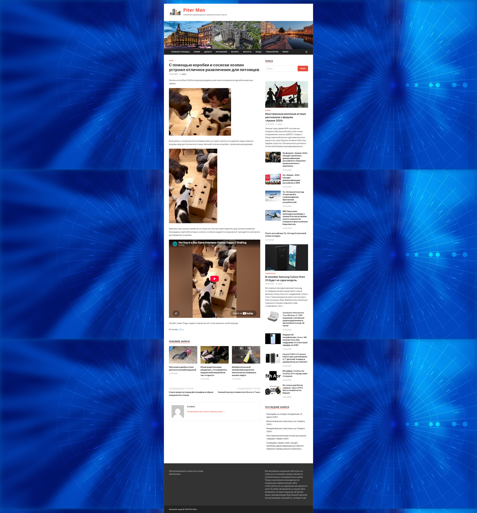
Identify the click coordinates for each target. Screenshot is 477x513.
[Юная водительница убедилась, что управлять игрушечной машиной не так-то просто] (214, 364)
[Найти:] (286, 68)
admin (184, 74)
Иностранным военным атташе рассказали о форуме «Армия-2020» (285, 117)
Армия (197, 52)
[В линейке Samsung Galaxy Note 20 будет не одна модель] (286, 271)
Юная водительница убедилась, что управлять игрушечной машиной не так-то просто (213, 371)
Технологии (272, 52)
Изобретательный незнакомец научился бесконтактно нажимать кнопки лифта (244, 371)
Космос (235, 52)
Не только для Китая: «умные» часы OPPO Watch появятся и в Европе (293, 389)
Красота (247, 52)
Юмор (285, 52)
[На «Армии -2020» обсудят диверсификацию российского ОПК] (273, 183)
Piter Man (194, 10)
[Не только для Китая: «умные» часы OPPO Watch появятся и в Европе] (273, 394)
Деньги (208, 52)
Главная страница (180, 52)
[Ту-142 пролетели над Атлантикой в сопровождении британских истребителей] (273, 200)
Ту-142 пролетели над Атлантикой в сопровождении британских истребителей (293, 197)
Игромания (221, 52)
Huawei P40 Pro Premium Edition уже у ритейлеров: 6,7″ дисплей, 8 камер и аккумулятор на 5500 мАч (295, 358)
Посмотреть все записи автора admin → (206, 411)
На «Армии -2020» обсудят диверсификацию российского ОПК (291, 179)
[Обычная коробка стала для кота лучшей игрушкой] (183, 364)
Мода (258, 52)
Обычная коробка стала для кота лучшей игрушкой (182, 368)
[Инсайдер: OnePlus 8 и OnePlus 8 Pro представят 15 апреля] (273, 379)
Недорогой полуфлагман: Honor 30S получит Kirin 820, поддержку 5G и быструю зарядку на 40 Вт (295, 339)
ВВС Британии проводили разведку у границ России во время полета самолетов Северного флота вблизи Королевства (295, 217)
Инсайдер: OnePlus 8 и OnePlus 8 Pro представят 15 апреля (295, 373)
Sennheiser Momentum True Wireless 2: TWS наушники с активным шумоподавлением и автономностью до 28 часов (293, 319)
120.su (181, 329)
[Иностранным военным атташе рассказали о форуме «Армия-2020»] (286, 108)
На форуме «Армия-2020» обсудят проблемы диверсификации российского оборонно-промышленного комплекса (295, 159)
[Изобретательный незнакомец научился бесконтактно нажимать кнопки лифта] (246, 364)
